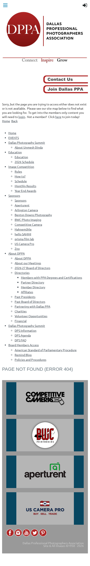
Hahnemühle (23, 229)
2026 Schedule (24, 162)
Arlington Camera (26, 210)
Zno (17, 248)
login (21, 117)
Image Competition (21, 166)
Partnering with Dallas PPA (32, 306)
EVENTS (13, 138)
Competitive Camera (28, 224)
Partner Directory (32, 282)
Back (14, 121)
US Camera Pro (24, 244)
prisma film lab (24, 239)
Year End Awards (25, 191)
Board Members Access (23, 345)
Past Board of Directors (30, 301)
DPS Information (25, 330)
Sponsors (14, 195)
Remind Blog (23, 355)
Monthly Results (25, 186)
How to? (20, 176)
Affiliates (27, 292)
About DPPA (16, 253)
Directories (22, 273)
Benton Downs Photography (33, 215)
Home (6, 121)
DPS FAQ (20, 340)
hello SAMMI (23, 234)
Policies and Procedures (30, 359)
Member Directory (33, 287)
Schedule (21, 181)
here (58, 117)
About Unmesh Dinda (29, 147)
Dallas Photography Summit (26, 142)
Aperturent (22, 205)
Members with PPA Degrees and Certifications (51, 277)
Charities (21, 311)
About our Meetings (28, 263)
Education (15, 152)
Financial (21, 321)
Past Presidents (25, 297)
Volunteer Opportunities (31, 316)
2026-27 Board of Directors (32, 268)
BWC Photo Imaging (28, 219)
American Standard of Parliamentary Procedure (46, 350)
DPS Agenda (23, 335)
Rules (18, 171)
